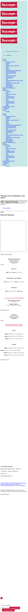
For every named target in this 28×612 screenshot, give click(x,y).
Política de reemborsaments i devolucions (11, 485)
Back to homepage (7, 208)
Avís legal (3, 483)
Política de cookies (10, 483)
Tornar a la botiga (14, 608)
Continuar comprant (8, 610)
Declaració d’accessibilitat (9, 484)
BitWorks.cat (22, 485)
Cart (4, 55)
